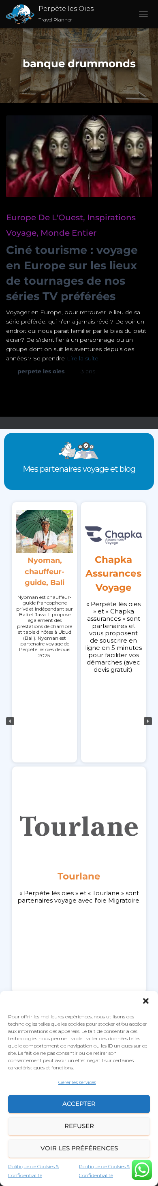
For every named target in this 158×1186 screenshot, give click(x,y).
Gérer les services (77, 1082)
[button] (146, 1001)
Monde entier (68, 233)
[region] (79, 721)
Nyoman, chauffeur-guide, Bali (44, 571)
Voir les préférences (79, 1148)
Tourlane (79, 876)
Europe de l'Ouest (44, 217)
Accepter (79, 1103)
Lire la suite (82, 358)
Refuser (79, 1126)
